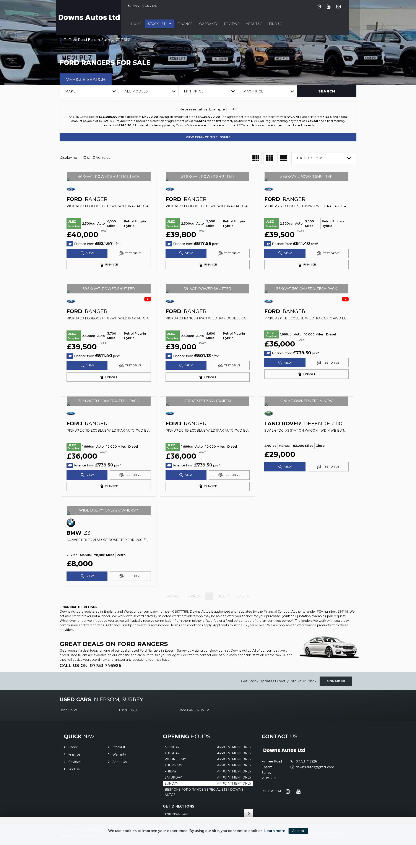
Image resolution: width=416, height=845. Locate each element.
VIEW (90, 253)
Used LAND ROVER (193, 710)
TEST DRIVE (133, 253)
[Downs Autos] (284, 752)
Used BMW (68, 710)
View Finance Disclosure (208, 137)
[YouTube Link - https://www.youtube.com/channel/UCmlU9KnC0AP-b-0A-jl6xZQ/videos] (328, 6)
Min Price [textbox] (194, 91)
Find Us (275, 24)
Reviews (231, 24)
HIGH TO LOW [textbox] (309, 158)
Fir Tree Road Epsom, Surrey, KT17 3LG (97, 40)
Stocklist (156, 24)
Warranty (208, 24)
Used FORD (128, 710)
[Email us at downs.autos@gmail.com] (338, 6)
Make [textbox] (70, 91)
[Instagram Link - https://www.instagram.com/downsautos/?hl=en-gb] (319, 6)
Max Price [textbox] (253, 91)
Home (136, 24)
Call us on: (90, 665)
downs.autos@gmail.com (314, 767)
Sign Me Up (336, 681)
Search (326, 91)
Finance (185, 24)
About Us (254, 24)
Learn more (274, 831)
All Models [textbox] (136, 91)
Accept (298, 831)
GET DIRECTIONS (178, 806)
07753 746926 (144, 6)
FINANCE (111, 264)
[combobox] (89, 91)
